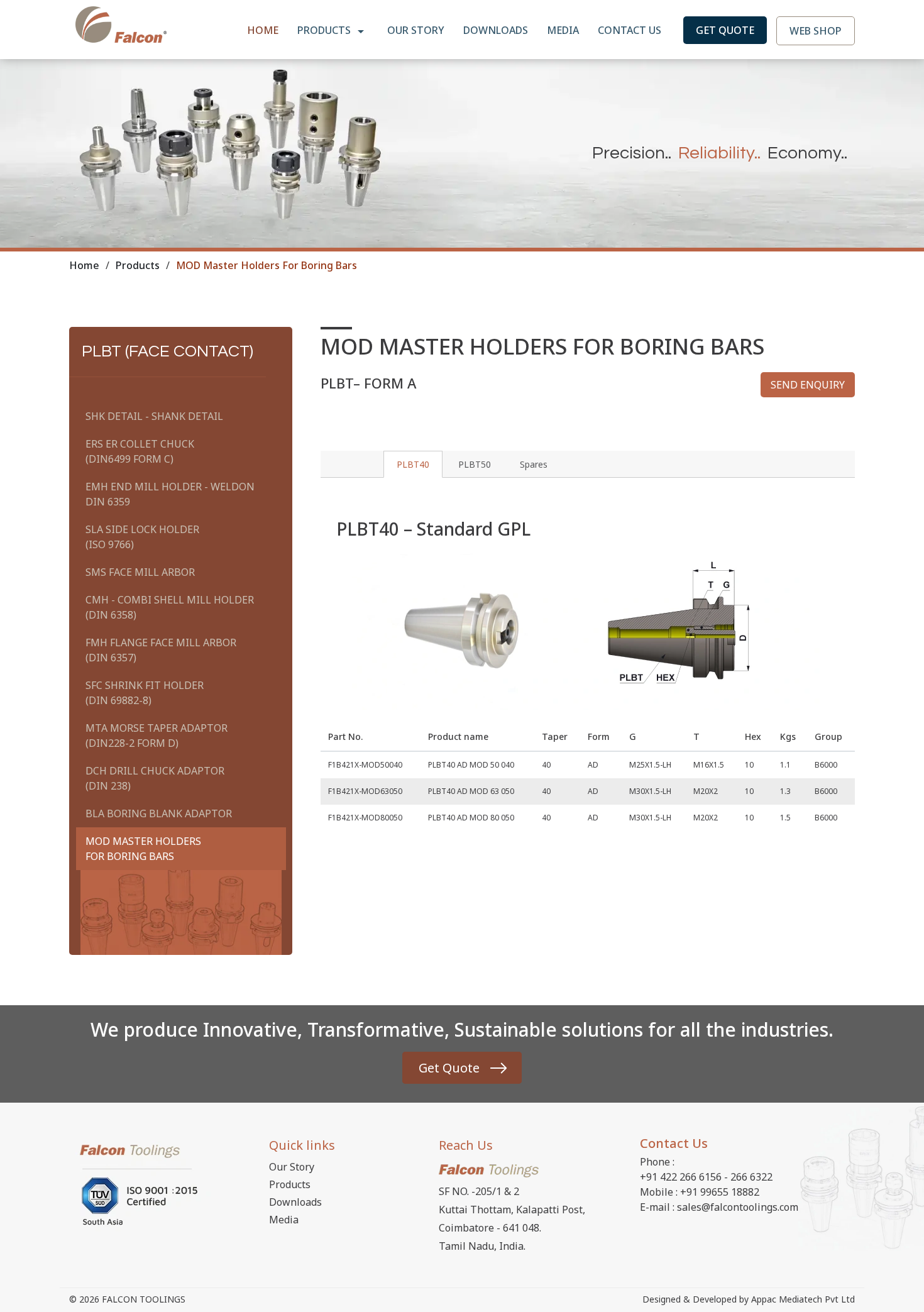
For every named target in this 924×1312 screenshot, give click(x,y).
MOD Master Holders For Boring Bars (143, 848)
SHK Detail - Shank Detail (154, 416)
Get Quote (725, 30)
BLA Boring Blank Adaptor (158, 813)
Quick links (302, 1145)
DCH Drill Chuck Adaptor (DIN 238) (154, 778)
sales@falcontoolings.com (737, 1207)
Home (262, 30)
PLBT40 (413, 464)
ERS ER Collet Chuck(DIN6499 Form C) (139, 451)
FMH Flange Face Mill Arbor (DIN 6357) (160, 650)
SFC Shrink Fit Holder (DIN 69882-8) (144, 692)
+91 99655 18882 (719, 1192)
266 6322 (751, 1177)
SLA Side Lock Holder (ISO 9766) (142, 536)
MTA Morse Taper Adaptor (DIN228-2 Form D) (156, 735)
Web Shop (815, 31)
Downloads (495, 30)
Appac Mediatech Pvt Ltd (803, 1299)
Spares (533, 464)
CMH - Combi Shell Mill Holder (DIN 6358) (169, 607)
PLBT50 (474, 464)
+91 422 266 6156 (681, 1177)
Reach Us (466, 1145)
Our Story (415, 30)
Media (563, 30)
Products (325, 30)
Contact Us (629, 30)
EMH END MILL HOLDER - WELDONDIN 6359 (170, 494)
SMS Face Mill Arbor (140, 572)
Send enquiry (808, 385)
